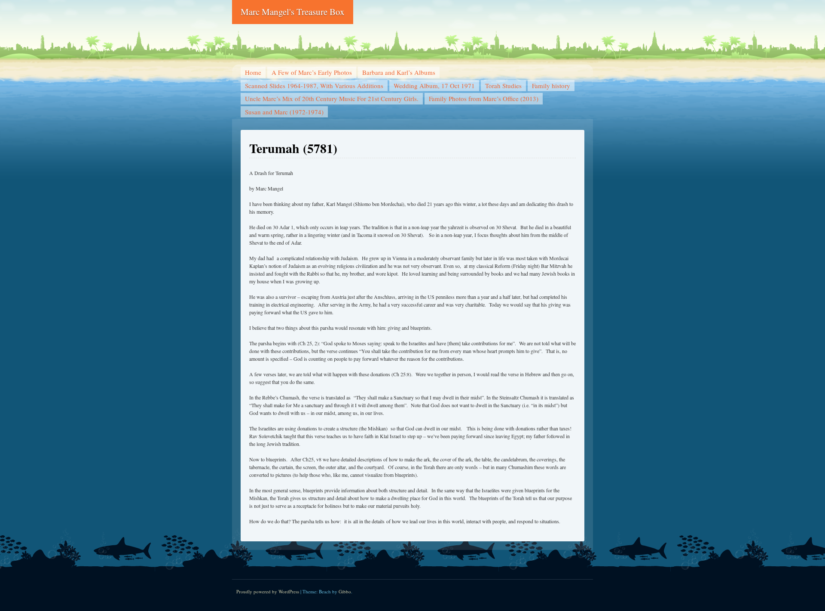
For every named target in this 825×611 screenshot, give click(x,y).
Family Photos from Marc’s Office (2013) (483, 98)
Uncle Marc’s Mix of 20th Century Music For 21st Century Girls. (332, 98)
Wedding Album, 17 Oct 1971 (434, 85)
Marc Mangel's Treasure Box (293, 12)
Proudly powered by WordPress (267, 591)
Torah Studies (503, 85)
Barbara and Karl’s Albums (398, 72)
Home (253, 72)
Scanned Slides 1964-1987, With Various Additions (314, 85)
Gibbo (345, 591)
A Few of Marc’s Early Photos (312, 72)
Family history (551, 85)
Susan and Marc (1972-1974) (284, 111)
